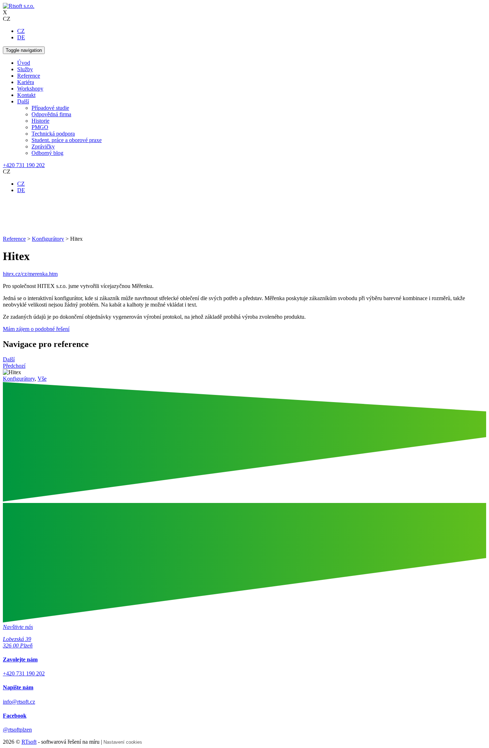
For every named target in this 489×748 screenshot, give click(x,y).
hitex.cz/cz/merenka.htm (30, 274)
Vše (42, 379)
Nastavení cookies (122, 742)
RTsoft (29, 742)
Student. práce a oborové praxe (67, 140)
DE (21, 37)
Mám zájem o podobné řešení (36, 329)
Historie (40, 121)
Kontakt (26, 95)
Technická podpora (53, 134)
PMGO (40, 127)
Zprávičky (43, 146)
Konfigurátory (19, 379)
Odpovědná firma (51, 114)
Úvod (23, 63)
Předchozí (14, 366)
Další (23, 101)
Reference (28, 76)
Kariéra (25, 82)
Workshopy (30, 88)
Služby (25, 69)
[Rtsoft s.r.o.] (18, 6)
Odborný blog (47, 153)
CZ (21, 31)
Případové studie (50, 108)
